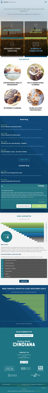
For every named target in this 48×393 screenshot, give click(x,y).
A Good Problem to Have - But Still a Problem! (14, 151)
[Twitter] (27, 362)
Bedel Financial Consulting (15, 384)
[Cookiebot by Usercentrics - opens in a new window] (38, 186)
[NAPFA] (12, 375)
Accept (39, 206)
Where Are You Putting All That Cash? (11, 173)
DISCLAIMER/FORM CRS (26, 385)
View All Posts (24, 159)
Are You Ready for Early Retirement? (11, 126)
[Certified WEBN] (9, 368)
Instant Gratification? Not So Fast (10, 181)
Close (43, 387)
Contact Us (23, 359)
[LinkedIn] (21, 362)
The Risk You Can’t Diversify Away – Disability (13, 143)
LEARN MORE (38, 391)
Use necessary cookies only (24, 206)
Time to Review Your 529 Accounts (10, 135)
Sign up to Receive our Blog (24, 335)
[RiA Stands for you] (40, 368)
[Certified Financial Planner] (26, 368)
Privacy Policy (30, 197)
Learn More (24, 281)
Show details (41, 202)
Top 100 (24, 389)
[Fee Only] (35, 375)
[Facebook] (24, 362)
